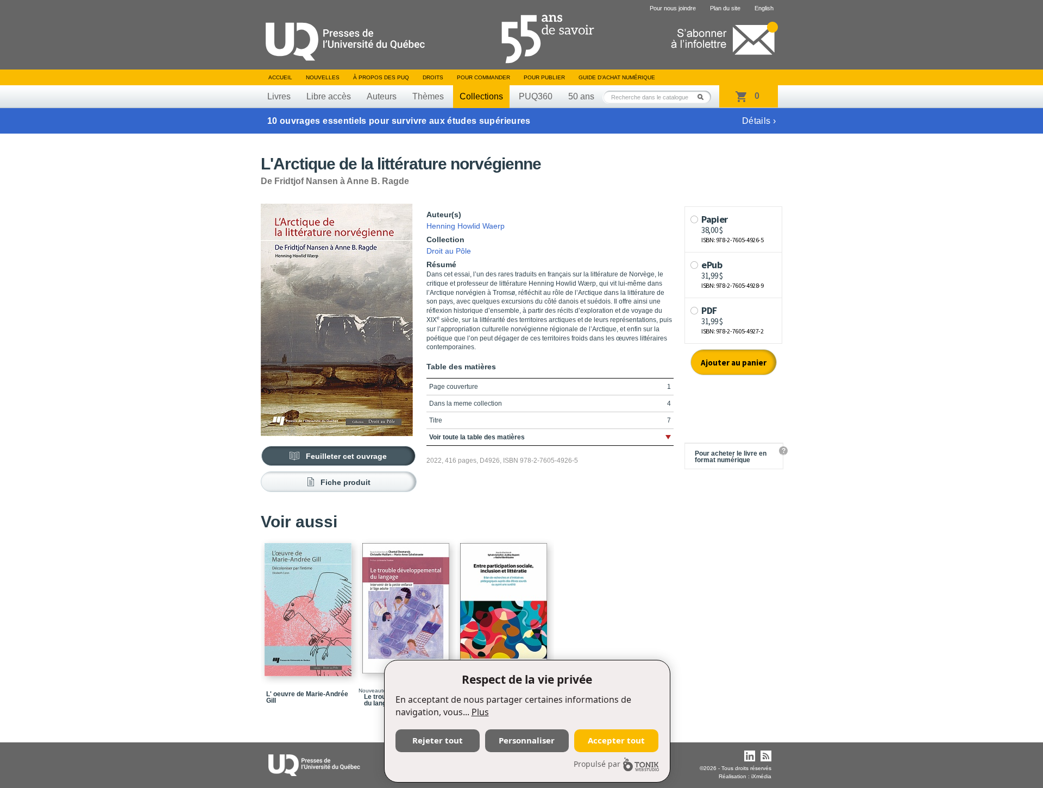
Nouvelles (323, 77)
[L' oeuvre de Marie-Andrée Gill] (310, 604)
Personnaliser (527, 740)
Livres (279, 96)
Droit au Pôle (448, 251)
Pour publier (544, 77)
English (764, 8)
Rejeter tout (437, 740)
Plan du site (725, 8)
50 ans (581, 96)
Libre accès (328, 96)
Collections (481, 96)
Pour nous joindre (673, 8)
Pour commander (483, 77)
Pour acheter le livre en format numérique (730, 456)
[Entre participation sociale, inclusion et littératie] (505, 603)
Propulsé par (597, 764)
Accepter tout (616, 740)
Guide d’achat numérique (617, 77)
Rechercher (703, 97)
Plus (480, 712)
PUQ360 (535, 96)
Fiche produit (345, 482)
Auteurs (382, 96)
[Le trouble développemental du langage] (407, 603)
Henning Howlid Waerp (465, 226)
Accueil (280, 77)
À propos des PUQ (381, 77)
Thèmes (428, 96)
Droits (433, 77)
